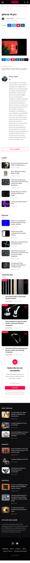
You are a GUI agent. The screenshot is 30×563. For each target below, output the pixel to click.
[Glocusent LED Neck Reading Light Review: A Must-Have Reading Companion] (15, 338)
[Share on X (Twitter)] (14, 25)
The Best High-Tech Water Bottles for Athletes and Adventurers (18, 414)
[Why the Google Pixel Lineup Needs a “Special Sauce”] (6, 165)
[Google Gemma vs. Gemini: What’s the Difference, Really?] (6, 194)
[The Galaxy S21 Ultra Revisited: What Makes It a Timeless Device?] (6, 265)
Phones (4, 280)
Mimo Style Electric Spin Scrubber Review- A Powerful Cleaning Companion (16, 323)
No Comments (6, 21)
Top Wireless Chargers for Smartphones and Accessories (18, 470)
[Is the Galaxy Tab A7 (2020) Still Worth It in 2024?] (15, 286)
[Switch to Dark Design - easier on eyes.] (25, 2)
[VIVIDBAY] (15, 2)
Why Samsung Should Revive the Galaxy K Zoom (19, 243)
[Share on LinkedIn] (23, 25)
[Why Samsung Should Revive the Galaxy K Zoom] (6, 244)
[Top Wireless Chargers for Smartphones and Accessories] (6, 470)
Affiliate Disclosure (20, 551)
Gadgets (5, 305)
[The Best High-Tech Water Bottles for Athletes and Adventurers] (6, 415)
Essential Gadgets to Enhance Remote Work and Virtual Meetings (19, 433)
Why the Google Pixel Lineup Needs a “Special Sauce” (19, 164)
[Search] (27, 2)
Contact (18, 549)
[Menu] (3, 2)
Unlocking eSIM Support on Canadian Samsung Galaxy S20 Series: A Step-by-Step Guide (19, 498)
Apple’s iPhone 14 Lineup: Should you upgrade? (14, 69)
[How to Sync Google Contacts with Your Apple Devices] (6, 233)
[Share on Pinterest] (18, 25)
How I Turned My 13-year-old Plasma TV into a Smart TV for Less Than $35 (19, 450)
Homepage (5, 549)
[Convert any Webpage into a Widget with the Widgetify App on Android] (6, 487)
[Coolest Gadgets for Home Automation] (6, 425)
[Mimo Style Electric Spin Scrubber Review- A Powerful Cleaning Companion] (15, 311)
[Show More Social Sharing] (26, 25)
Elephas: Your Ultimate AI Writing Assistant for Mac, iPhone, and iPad (18, 222)
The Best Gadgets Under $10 (19, 459)
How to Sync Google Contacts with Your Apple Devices (18, 233)
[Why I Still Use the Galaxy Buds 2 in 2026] (6, 174)
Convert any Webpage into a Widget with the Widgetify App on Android (19, 486)
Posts (12, 549)
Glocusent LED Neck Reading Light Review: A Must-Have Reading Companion (16, 350)
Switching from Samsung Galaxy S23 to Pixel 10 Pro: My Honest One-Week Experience (19, 182)
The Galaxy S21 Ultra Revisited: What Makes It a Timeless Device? (18, 265)
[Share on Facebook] (9, 25)
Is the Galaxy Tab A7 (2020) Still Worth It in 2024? (16, 297)
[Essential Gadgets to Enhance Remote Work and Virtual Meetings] (6, 434)
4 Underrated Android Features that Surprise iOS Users (18, 509)
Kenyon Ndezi (10, 18)
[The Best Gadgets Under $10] (6, 461)
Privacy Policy (15, 394)
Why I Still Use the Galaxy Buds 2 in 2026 (18, 172)
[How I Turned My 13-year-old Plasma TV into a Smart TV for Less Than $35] (6, 451)
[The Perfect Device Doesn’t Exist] (6, 204)
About (24, 549)
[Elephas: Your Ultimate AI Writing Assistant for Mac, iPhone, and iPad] (6, 223)
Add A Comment (15, 149)
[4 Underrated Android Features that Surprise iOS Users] (6, 510)
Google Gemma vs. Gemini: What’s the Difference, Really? (19, 193)
